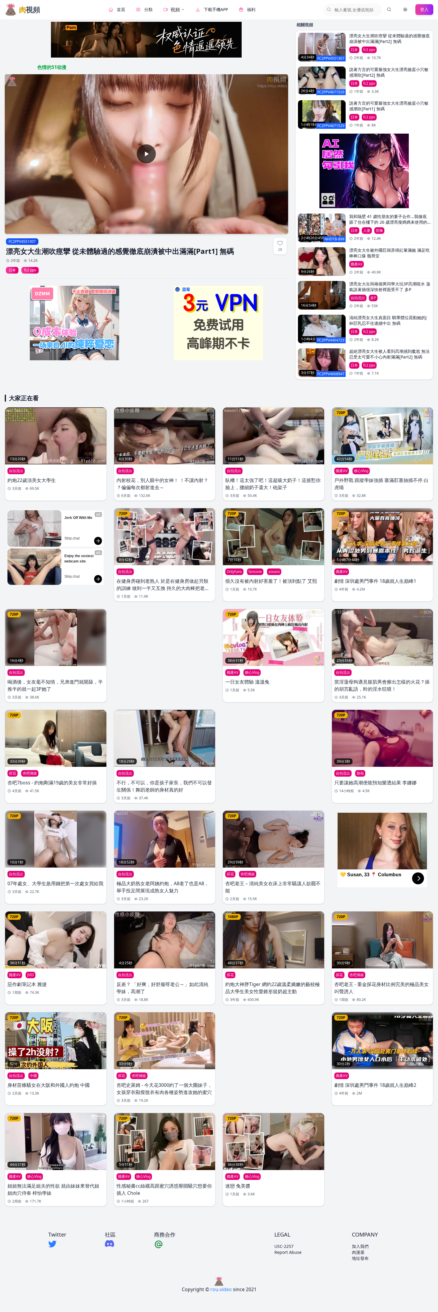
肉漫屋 (358, 1252)
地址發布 (360, 1258)
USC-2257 (283, 1246)
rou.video (221, 1289)
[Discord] (110, 1243)
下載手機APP (216, 9)
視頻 (175, 9)
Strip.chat (72, 538)
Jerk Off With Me (78, 518)
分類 (148, 9)
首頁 (121, 9)
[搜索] (389, 10)
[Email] (164, 1244)
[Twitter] (57, 1244)
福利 (251, 9)
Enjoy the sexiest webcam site (79, 558)
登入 (424, 9)
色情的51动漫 (51, 67)
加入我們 (360, 1246)
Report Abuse (288, 1252)
